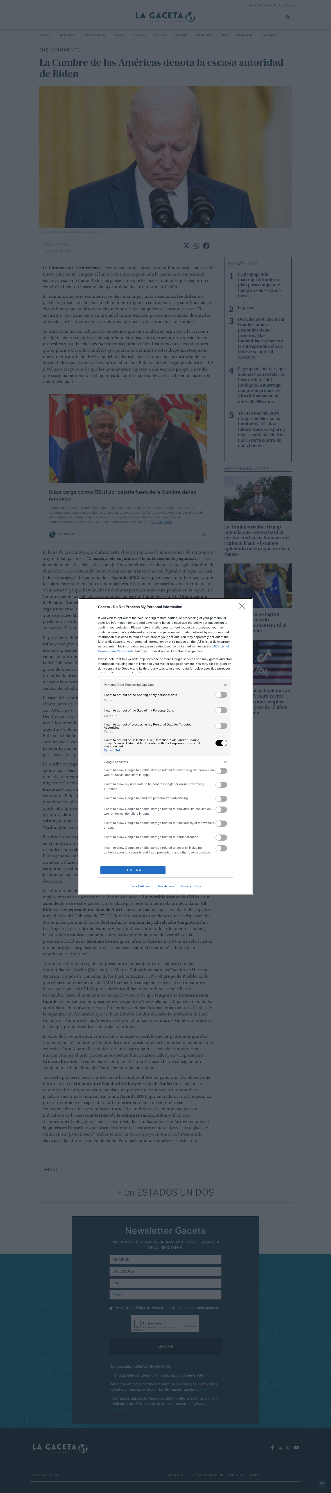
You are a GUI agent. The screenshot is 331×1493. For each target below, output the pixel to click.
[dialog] (165, 746)
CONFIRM (133, 870)
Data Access (165, 886)
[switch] (221, 695)
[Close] (243, 607)
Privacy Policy (191, 886)
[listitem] (165, 684)
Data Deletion (140, 886)
